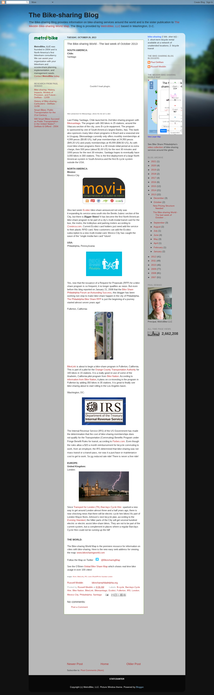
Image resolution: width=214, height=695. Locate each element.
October (158, 202)
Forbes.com (118, 441)
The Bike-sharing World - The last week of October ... (165, 215)
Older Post (133, 664)
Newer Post (75, 664)
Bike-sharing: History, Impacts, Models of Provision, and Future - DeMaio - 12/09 (45, 94)
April (156, 243)
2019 (154, 170)
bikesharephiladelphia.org (105, 582)
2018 (154, 174)
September (159, 223)
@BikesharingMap (110, 560)
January (158, 251)
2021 (154, 161)
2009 (154, 269)
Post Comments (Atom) (92, 670)
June (156, 235)
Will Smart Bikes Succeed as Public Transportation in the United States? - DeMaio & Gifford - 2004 (46, 123)
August (157, 227)
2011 (154, 261)
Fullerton (121, 590)
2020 (154, 165)
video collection (155, 147)
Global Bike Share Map (96, 566)
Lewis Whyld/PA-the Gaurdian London (100, 576)
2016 (154, 182)
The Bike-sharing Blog (64, 15)
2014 (154, 190)
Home (105, 664)
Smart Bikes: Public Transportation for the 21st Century (45, 112)
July (156, 231)
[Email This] (112, 595)
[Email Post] (107, 595)
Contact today (46, 76)
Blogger (140, 687)
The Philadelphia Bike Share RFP (84, 299)
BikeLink (71, 366)
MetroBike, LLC (110, 26)
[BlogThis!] (115, 595)
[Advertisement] (103, 638)
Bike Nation (113, 376)
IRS (86, 576)
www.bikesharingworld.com (91, 552)
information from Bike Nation (81, 379)
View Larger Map (154, 137)
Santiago (97, 595)
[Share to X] (118, 595)
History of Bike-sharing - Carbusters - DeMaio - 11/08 (46, 103)
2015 (154, 186)
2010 (154, 265)
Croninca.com (74, 226)
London (135, 590)
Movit (74, 576)
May (156, 239)
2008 (154, 273)
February (158, 247)
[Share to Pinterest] (124, 595)
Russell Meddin (75, 582)
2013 (154, 194)
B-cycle (120, 587)
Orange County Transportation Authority (115, 369)
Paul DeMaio (157, 62)
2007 (154, 277)
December (159, 198)
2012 (154, 257)
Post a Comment (79, 607)
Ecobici (86, 210)
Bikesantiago (73, 123)
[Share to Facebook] (121, 595)
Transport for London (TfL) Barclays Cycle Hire (97, 507)
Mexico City (72, 595)
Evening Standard (76, 520)
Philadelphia (86, 595)
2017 (154, 178)
